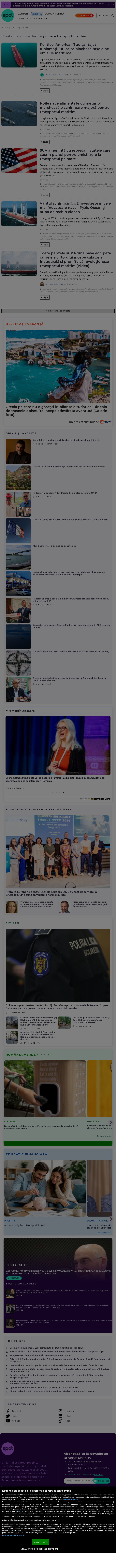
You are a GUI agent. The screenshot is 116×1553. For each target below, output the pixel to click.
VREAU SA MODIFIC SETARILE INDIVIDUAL (39, 1549)
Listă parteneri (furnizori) (13, 1535)
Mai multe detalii (70, 1499)
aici (19, 1511)
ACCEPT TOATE (41, 1542)
